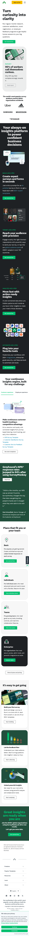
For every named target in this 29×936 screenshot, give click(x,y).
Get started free (9, 42)
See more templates (10, 451)
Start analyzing (10, 797)
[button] (14, 866)
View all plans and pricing (14, 672)
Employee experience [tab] (21, 392)
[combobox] (14, 891)
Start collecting (10, 760)
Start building (10, 722)
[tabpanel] (14, 426)
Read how (7, 479)
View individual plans (12, 593)
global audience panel (13, 247)
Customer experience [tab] (7, 392)
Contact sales (9, 660)
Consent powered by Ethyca (20, 933)
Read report (10, 85)
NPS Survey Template (11, 437)
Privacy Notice (5, 923)
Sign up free (17, 2)
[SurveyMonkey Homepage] (4, 2)
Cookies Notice (14, 923)
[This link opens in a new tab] (6, 895)
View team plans (10, 628)
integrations (11, 357)
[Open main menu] (24, 2)
